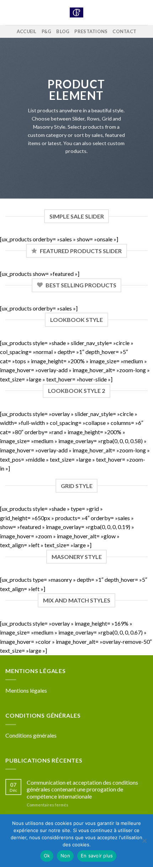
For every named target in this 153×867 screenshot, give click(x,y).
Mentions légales (26, 690)
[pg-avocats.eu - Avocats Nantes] (77, 13)
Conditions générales (31, 735)
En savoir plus (97, 855)
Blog (62, 31)
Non (65, 855)
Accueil (27, 31)
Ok (47, 855)
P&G (47, 31)
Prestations (90, 31)
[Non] (144, 842)
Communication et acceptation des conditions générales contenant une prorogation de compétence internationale (82, 789)
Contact (124, 31)
